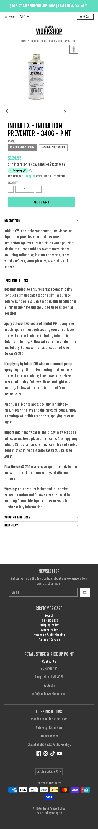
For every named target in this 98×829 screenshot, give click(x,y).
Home (23, 41)
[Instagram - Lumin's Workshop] (45, 753)
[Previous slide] (7, 111)
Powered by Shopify (49, 813)
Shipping (30, 176)
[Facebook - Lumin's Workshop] (38, 753)
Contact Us (49, 661)
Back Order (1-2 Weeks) (53, 147)
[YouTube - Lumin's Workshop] (59, 753)
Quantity (13, 182)
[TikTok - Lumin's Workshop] (52, 753)
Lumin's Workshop (54, 808)
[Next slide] (64, 111)
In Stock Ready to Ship (22, 147)
